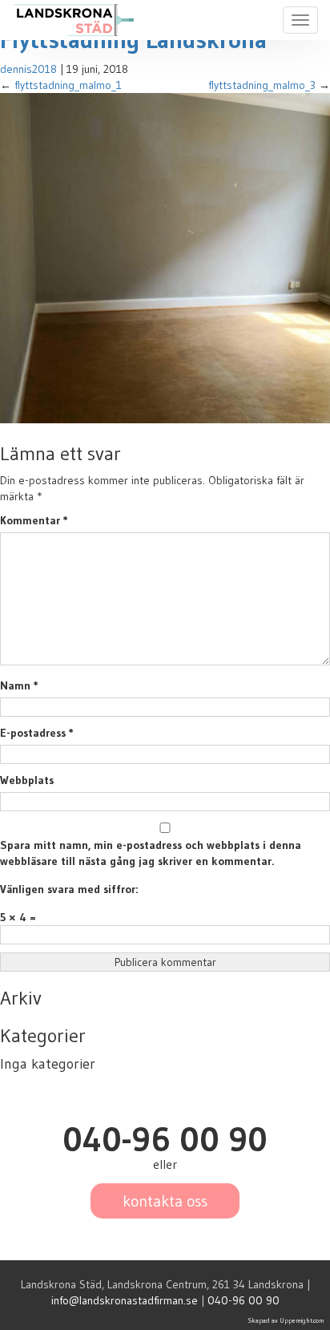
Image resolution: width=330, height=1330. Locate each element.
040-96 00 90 (243, 1300)
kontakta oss (165, 1201)
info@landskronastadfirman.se (124, 1300)
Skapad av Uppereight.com (286, 1320)
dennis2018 (28, 69)
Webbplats (27, 780)
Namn (19, 685)
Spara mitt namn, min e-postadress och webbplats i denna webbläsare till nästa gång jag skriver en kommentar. (150, 853)
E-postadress (37, 733)
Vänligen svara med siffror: (69, 889)
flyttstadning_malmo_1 (68, 85)
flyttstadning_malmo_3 (262, 85)
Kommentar (34, 520)
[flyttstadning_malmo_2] (165, 257)
